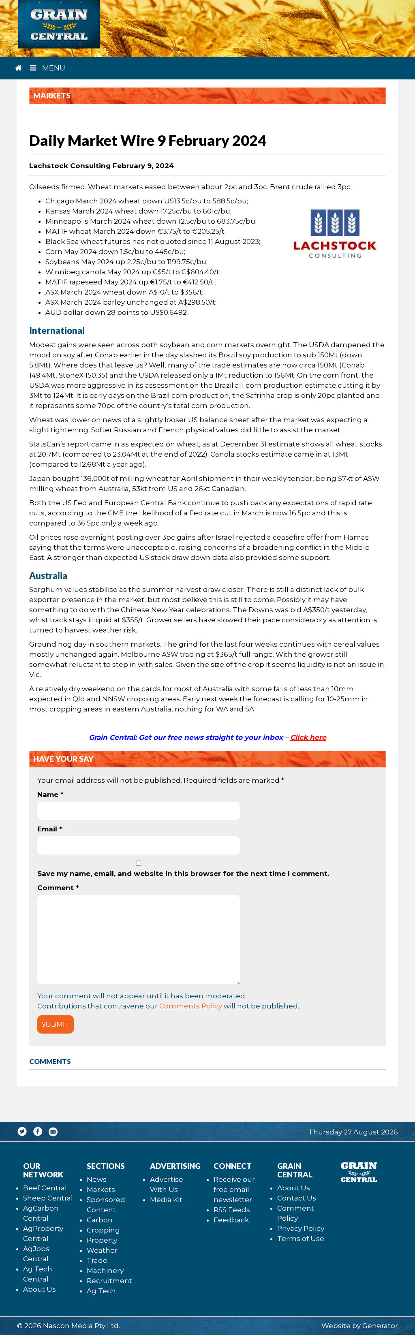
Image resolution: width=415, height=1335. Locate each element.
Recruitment (109, 1281)
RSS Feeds (232, 1210)
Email (49, 829)
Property (102, 1240)
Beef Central (45, 1188)
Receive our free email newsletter (234, 1189)
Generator (380, 1326)
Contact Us (296, 1198)
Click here (308, 737)
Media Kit (166, 1200)
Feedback (231, 1220)
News (97, 1179)
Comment (58, 888)
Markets (101, 1189)
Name (50, 794)
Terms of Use (300, 1239)
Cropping (103, 1230)
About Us (39, 1289)
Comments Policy (190, 1006)
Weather (102, 1250)
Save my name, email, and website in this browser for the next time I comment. (183, 873)
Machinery (105, 1271)
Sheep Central (48, 1198)
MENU (52, 68)
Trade (97, 1260)
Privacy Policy (300, 1228)
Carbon (100, 1220)
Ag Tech (101, 1291)
